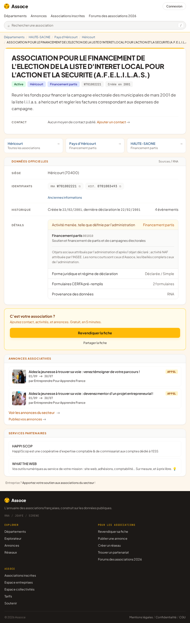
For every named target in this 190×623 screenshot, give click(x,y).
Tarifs (8, 596)
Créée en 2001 (119, 84)
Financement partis (63, 84)
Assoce (19, 6)
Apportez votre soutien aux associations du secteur (58, 483)
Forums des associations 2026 (120, 559)
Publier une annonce (112, 538)
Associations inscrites (68, 16)
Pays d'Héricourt (66, 37)
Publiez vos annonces (27, 419)
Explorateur (12, 538)
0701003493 (102, 186)
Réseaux (10, 552)
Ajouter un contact (113, 122)
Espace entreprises (18, 582)
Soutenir (10, 603)
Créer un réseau (109, 545)
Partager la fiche (95, 343)
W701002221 (92, 84)
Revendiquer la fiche (95, 333)
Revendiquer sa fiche (113, 531)
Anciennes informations (65, 197)
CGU (182, 617)
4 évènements (166, 209)
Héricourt (88, 37)
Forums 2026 (112, 16)
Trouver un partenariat (113, 552)
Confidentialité (166, 617)
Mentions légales (141, 617)
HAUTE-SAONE (39, 37)
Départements (15, 16)
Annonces (39, 16)
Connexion (174, 6)
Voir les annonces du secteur (34, 412)
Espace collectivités (19, 589)
